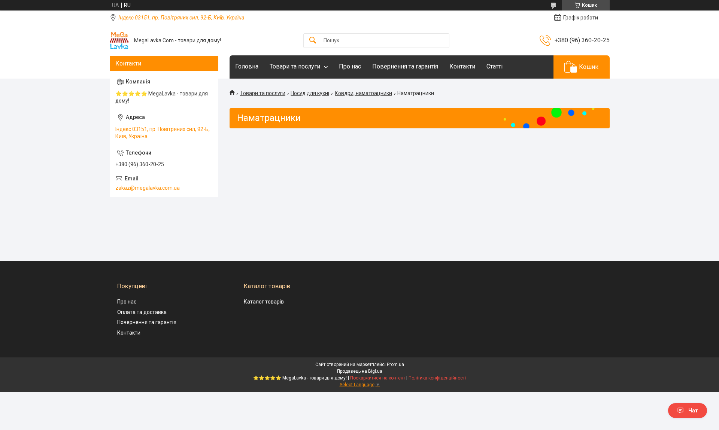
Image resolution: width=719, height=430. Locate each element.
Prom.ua (395, 364)
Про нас (350, 66)
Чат (693, 411)
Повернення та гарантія (405, 66)
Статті (494, 66)
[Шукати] (312, 40)
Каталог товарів (264, 302)
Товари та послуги (295, 66)
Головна (246, 66)
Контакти (462, 66)
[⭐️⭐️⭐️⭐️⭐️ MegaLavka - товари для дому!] (119, 40)
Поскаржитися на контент (377, 378)
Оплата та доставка (142, 312)
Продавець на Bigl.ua (359, 371)
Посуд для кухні (310, 93)
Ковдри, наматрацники (363, 93)
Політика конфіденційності (437, 378)
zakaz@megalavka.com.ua (147, 188)
